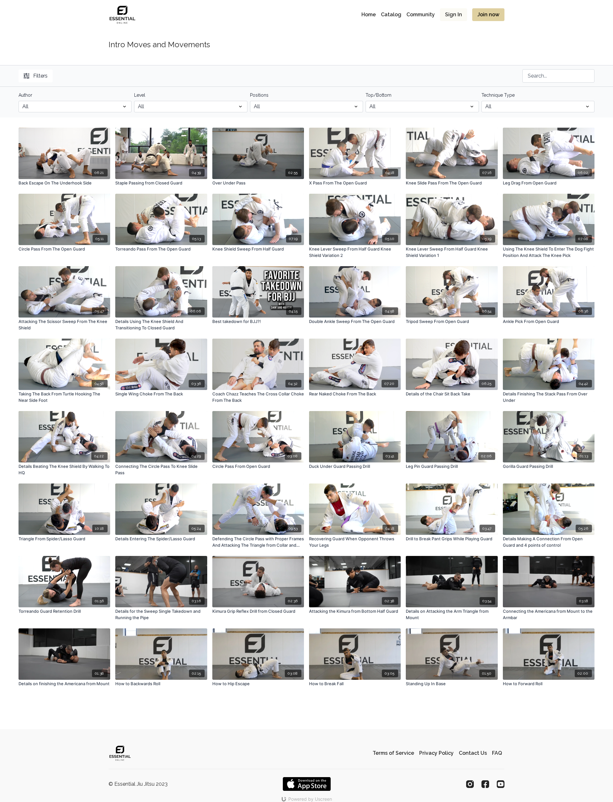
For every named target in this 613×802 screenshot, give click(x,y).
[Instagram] (470, 784)
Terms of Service (393, 753)
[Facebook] (485, 784)
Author (25, 95)
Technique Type (498, 95)
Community (420, 14)
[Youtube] (500, 784)
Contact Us (473, 753)
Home (368, 14)
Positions (259, 95)
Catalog (391, 14)
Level (139, 95)
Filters (40, 76)
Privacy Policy (436, 753)
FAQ (497, 753)
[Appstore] (306, 784)
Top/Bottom (378, 95)
